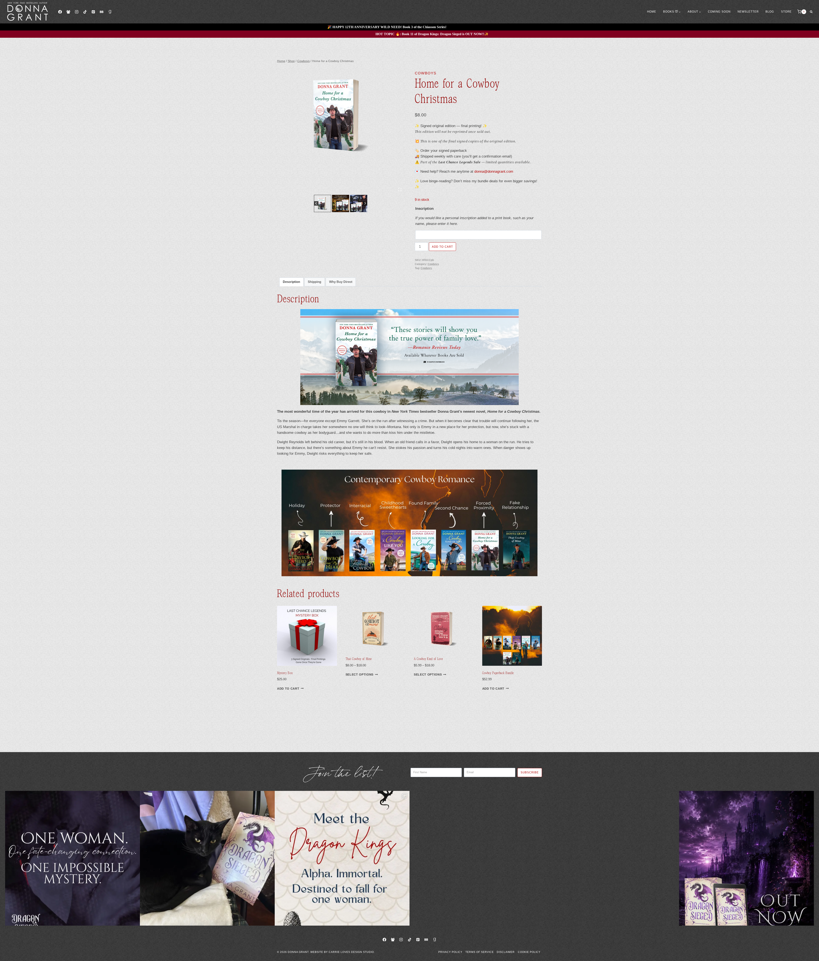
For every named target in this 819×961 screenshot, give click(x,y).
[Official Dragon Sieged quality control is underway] (207, 858)
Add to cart (442, 246)
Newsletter (748, 11)
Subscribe (530, 772)
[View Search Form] (811, 11)
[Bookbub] (101, 11)
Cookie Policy (529, 952)
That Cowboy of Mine (359, 659)
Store (786, 11)
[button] (322, 203)
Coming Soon (719, 11)
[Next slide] (365, 203)
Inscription (424, 209)
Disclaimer (506, 952)
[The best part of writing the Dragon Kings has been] (342, 858)
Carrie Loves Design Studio (351, 952)
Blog (769, 11)
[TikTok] (85, 11)
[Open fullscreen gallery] (400, 189)
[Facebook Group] (68, 11)
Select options (360, 674)
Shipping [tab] (314, 282)
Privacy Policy (450, 952)
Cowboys (425, 73)
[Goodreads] (110, 11)
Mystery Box (285, 673)
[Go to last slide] (316, 203)
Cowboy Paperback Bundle (498, 673)
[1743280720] (340, 115)
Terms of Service (479, 952)
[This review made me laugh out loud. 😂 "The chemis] (611, 858)
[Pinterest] (93, 11)
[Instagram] (76, 11)
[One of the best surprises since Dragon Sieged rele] (746, 858)
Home (651, 11)
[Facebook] (60, 11)
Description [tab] (291, 282)
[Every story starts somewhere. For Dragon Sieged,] (477, 858)
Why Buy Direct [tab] (340, 282)
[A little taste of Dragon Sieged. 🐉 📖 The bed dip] (72, 858)
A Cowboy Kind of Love (428, 659)
